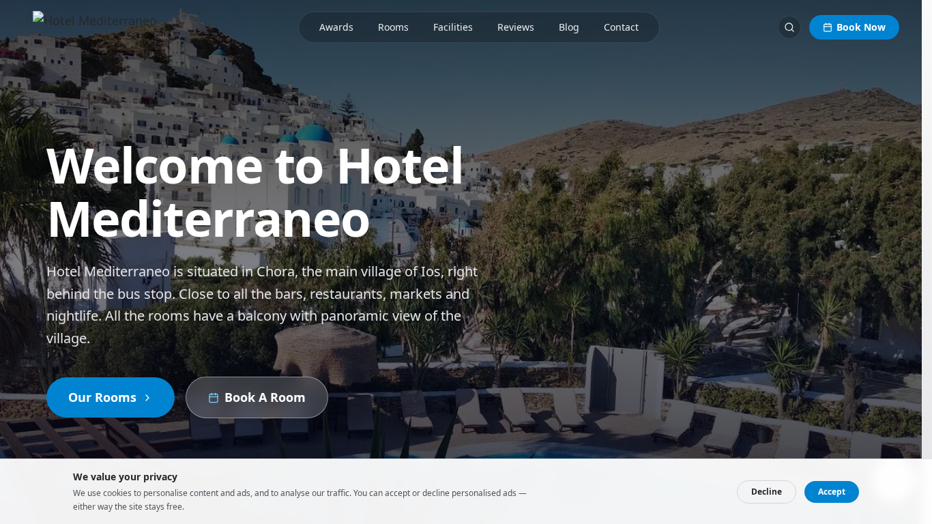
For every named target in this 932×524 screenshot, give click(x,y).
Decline (766, 491)
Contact (621, 26)
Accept (831, 491)
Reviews (515, 26)
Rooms (393, 26)
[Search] (789, 27)
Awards (336, 26)
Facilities (453, 26)
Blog (569, 26)
